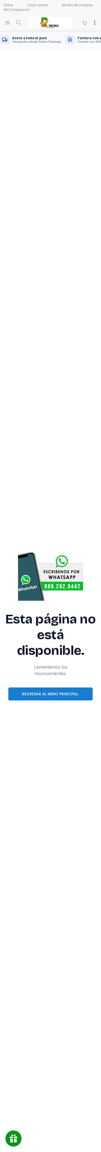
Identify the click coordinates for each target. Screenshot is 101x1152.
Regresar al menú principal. (50, 694)
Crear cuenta (37, 5)
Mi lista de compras (77, 5)
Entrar (8, 5)
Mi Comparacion (17, 10)
